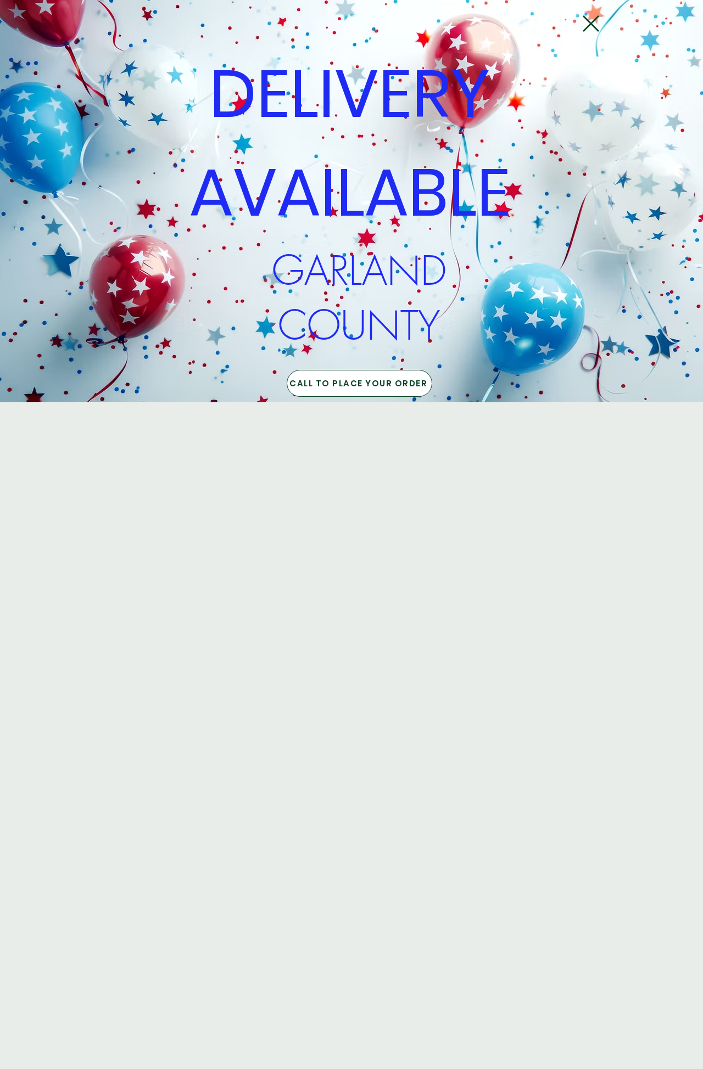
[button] (591, 23)
